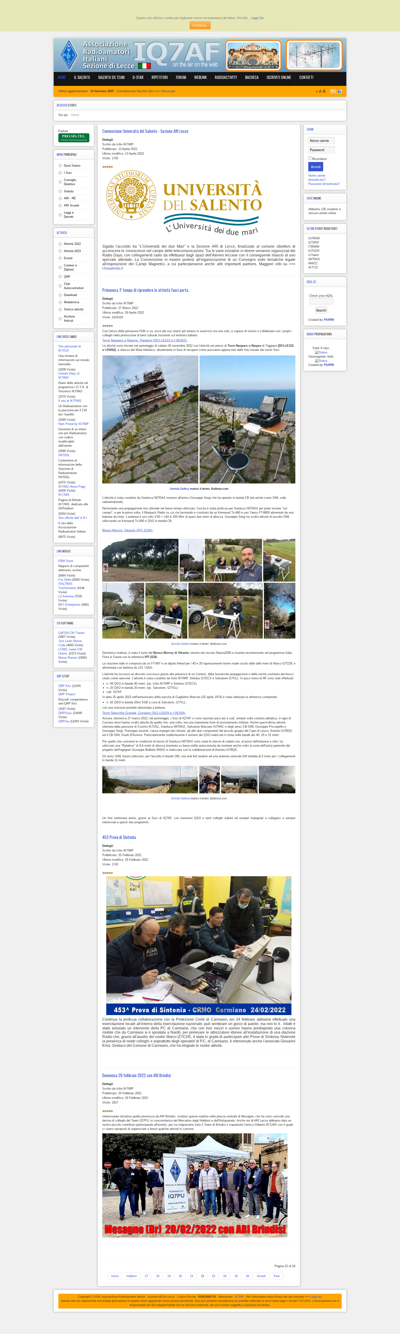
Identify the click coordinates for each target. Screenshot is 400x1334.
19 (169, 1276)
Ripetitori (160, 77)
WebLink (200, 77)
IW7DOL (64, 455)
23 (213, 1276)
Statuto (69, 191)
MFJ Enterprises (69, 604)
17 (146, 1276)
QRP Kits (64, 686)
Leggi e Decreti (69, 214)
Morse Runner (67, 657)
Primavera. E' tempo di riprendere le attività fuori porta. (145, 290)
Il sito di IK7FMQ (69, 400)
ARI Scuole (71, 205)
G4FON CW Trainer (71, 633)
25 (236, 1276)
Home (62, 77)
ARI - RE (70, 198)
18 (157, 1276)
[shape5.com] (200, 1322)
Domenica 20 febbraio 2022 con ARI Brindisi (136, 1075)
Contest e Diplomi (70, 267)
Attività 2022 (72, 244)
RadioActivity (226, 77)
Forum (181, 77)
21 (191, 1276)
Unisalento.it (112, 268)
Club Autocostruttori (74, 286)
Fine (277, 1276)
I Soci (68, 173)
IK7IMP (239, 1296)
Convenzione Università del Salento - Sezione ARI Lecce (145, 131)
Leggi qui (316, 1296)
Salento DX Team (111, 77)
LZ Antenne (66, 596)
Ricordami (319, 159)
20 (180, 1276)
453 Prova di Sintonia (119, 837)
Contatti (306, 77)
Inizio (115, 1276)
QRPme (63, 721)
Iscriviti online (279, 77)
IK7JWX (63, 494)
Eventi (68, 258)
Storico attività (73, 309)
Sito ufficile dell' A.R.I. (73, 518)
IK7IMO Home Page (71, 486)
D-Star (138, 77)
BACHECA (252, 77)
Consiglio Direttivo (70, 182)
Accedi (316, 166)
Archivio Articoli (69, 318)
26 (247, 1276)
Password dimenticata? (324, 184)
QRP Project (66, 694)
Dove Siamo (72, 165)
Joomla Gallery (179, 488)
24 (224, 1276)
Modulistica (71, 302)
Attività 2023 (72, 251)
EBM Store (65, 561)
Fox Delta (64, 579)
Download (70, 295)
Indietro (132, 1276)
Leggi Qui (257, 18)
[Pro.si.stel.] (73, 137)
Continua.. (200, 25)
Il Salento (82, 77)
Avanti (261, 1276)
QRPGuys (65, 713)
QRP (67, 276)
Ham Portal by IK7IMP (73, 424)
